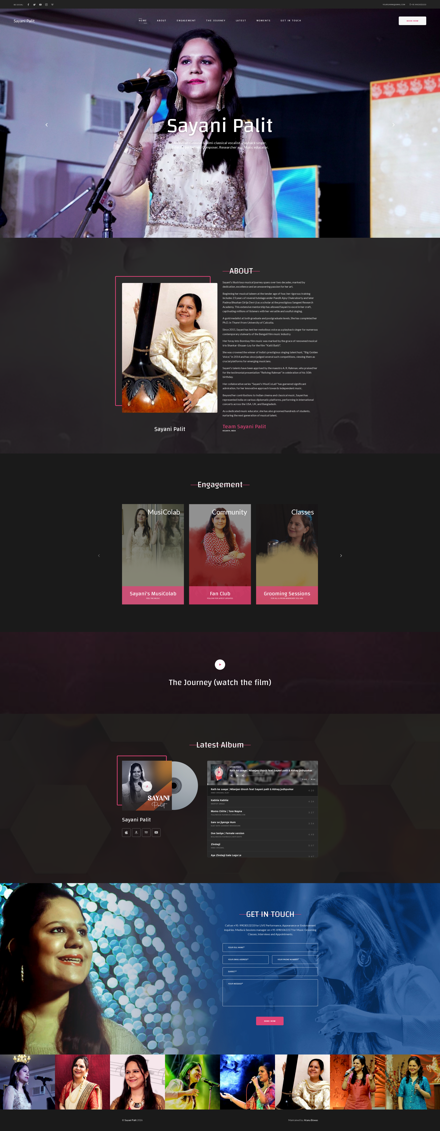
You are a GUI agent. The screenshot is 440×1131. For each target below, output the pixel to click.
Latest (241, 20)
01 (214, 226)
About (162, 20)
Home (143, 20)
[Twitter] (34, 4)
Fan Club (220, 594)
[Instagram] (46, 4)
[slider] (256, 775)
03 (225, 226)
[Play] (219, 772)
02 (220, 226)
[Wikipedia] (52, 4)
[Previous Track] (231, 775)
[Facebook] (28, 4)
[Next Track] (237, 775)
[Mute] (244, 776)
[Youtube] (40, 4)
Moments (263, 20)
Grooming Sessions (287, 594)
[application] (262, 773)
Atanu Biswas (311, 1120)
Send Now (270, 1021)
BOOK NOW (413, 21)
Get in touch (291, 20)
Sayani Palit (24, 20)
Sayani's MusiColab (153, 594)
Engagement (186, 20)
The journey (216, 20)
